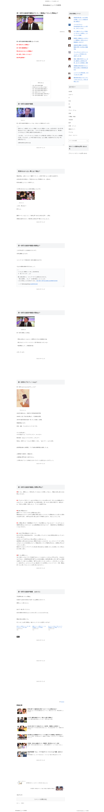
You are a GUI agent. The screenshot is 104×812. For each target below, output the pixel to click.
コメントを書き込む (40, 799)
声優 (70, 113)
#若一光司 (41, 280)
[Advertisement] (41, 36)
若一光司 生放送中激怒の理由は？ (40, 90)
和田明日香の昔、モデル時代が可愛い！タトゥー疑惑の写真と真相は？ (81, 19)
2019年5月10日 (34, 284)
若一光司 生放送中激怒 (38, 85)
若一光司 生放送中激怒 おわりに (40, 95)
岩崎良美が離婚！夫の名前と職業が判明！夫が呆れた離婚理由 (81, 47)
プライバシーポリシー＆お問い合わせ (78, 153)
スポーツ (71, 94)
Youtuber (71, 119)
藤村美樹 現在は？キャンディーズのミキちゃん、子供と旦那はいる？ (81, 79)
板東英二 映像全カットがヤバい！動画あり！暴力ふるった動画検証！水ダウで (81, 40)
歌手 (70, 122)
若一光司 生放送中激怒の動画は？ (40, 88)
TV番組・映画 (72, 116)
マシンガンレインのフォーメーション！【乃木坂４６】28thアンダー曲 (81, 54)
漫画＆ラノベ (72, 129)
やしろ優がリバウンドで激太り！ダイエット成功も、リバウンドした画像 (81, 33)
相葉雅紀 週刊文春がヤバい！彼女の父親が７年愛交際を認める (81, 67)
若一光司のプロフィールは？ (39, 92)
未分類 (70, 91)
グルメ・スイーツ (73, 135)
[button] (87, 140)
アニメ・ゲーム (72, 110)
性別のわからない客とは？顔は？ (40, 87)
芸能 (18, 636)
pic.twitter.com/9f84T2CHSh (50, 280)
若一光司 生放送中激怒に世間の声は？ (41, 93)
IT (69, 97)
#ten (37, 280)
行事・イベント (72, 126)
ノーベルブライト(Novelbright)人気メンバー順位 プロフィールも (81, 26)
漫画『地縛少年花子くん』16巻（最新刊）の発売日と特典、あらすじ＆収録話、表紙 (81, 60)
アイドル (71, 132)
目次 (39, 82)
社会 (70, 101)
